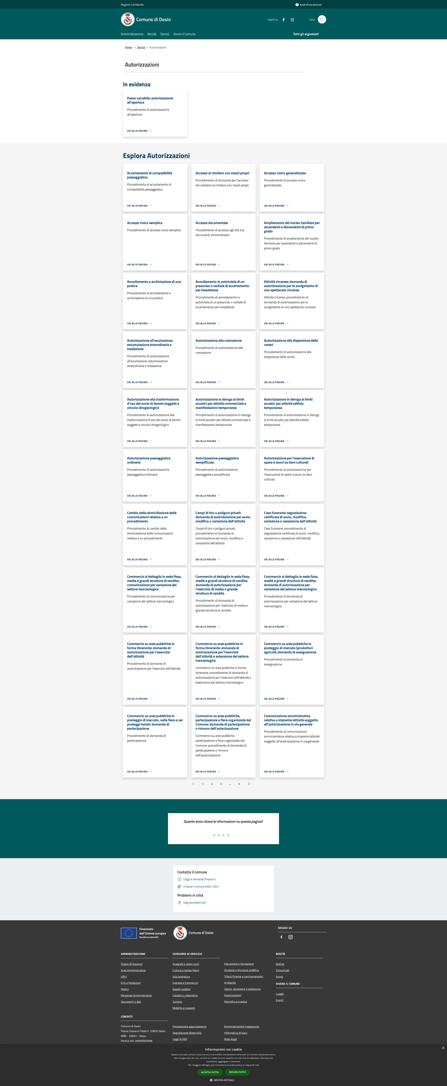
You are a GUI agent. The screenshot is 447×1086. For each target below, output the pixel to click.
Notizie (280, 964)
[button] (223, 1080)
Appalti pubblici (182, 989)
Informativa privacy (235, 1033)
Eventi (280, 1000)
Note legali (230, 1039)
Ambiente (230, 983)
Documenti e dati (131, 1002)
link (257, 1064)
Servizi (141, 47)
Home (128, 47)
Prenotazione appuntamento (189, 1026)
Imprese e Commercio (185, 983)
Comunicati (282, 970)
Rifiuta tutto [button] (237, 1072)
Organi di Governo (131, 964)
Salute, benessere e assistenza (242, 989)
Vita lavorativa (181, 976)
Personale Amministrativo (136, 995)
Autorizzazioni (232, 995)
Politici (125, 989)
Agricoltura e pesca (235, 1001)
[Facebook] (282, 19)
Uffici (124, 976)
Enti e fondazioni (131, 983)
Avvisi (279, 976)
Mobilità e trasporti (184, 1008)
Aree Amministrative (133, 970)
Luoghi (280, 994)
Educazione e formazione (239, 964)
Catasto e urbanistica (185, 995)
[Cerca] (322, 19)
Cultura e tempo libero (186, 970)
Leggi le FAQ (180, 1039)
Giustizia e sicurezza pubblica (241, 970)
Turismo (177, 1002)
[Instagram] (290, 19)
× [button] (443, 1048)
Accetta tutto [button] (210, 1072)
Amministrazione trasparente (241, 1026)
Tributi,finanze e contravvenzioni (243, 976)
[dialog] (223, 1065)
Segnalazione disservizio (187, 1033)
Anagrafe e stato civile (186, 964)
